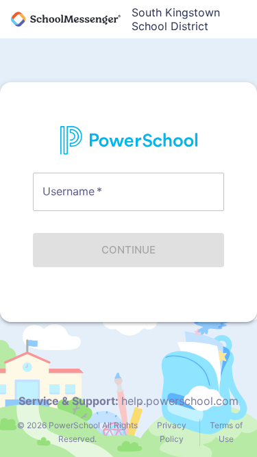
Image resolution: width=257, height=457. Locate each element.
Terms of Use (226, 432)
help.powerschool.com (179, 401)
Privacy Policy (171, 432)
